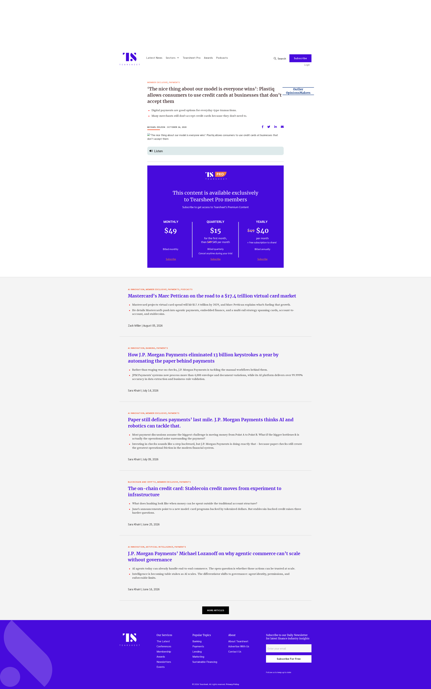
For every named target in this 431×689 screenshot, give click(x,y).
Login (307, 64)
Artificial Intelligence (159, 546)
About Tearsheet (238, 641)
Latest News (154, 57)
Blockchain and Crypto (142, 481)
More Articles (215, 610)
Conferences (164, 646)
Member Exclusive (157, 82)
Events (161, 666)
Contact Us (234, 651)
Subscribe (300, 58)
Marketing (198, 656)
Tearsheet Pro (192, 57)
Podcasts (222, 57)
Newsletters (164, 661)
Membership (164, 651)
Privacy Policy (232, 684)
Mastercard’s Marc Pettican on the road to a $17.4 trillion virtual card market (212, 296)
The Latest (163, 641)
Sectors (171, 57)
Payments (174, 82)
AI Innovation (136, 289)
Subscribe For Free (289, 658)
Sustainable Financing (204, 661)
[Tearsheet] (130, 59)
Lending (197, 651)
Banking (150, 348)
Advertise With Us (238, 646)
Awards (208, 57)
